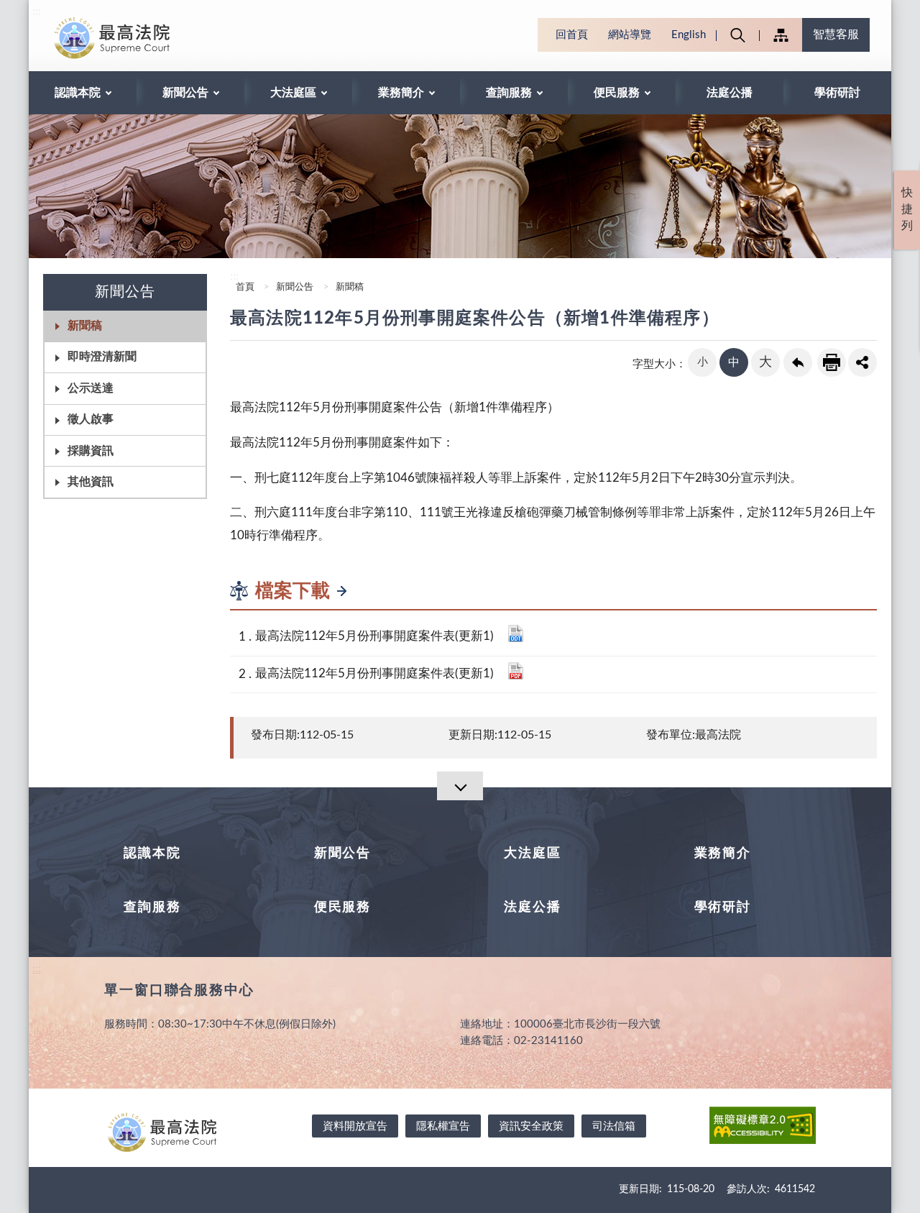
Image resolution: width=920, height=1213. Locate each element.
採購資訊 (91, 451)
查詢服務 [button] (509, 93)
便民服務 (342, 907)
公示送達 (91, 388)
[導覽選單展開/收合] (460, 786)
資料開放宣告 (355, 1126)
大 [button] (765, 362)
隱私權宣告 (443, 1126)
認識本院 (152, 853)
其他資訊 (91, 482)
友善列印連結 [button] (831, 362)
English (688, 34)
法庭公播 (730, 93)
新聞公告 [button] (185, 93)
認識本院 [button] (78, 93)
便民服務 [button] (617, 93)
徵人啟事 (91, 419)
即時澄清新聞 (102, 356)
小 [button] (702, 362)
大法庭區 (532, 853)
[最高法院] (148, 37)
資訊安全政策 (531, 1126)
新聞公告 (294, 287)
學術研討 (837, 93)
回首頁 (572, 34)
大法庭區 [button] (293, 93)
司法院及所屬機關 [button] (780, 35)
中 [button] (734, 362)
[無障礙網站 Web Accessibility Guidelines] (762, 1128)
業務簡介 (722, 853)
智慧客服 (836, 34)
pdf (515, 670)
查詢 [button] (737, 35)
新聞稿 (85, 325)
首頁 (244, 287)
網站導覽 (629, 34)
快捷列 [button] (907, 209)
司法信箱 (613, 1126)
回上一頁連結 (797, 362)
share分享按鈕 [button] (862, 362)
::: (36, 11)
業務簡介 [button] (401, 93)
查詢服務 (152, 907)
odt (515, 633)
